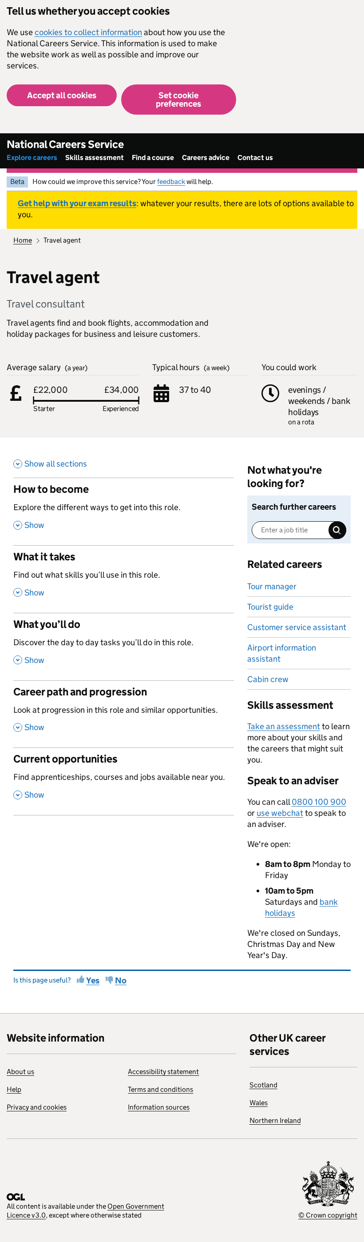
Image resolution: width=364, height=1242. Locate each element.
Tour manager (272, 586)
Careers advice (205, 157)
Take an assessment (283, 726)
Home (22, 240)
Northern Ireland (275, 1120)
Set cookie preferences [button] (178, 99)
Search (337, 530)
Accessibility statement (163, 1071)
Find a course (153, 157)
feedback (171, 181)
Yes (92, 980)
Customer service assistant (296, 627)
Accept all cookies (61, 95)
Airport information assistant (281, 653)
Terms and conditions (160, 1089)
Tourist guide (270, 607)
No (121, 980)
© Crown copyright (327, 1215)
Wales (258, 1102)
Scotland (263, 1085)
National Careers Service (65, 144)
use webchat (280, 813)
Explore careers (32, 157)
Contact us (255, 157)
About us (20, 1071)
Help (14, 1089)
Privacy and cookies (37, 1107)
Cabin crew (268, 679)
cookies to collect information (88, 32)
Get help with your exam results (77, 203)
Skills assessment (94, 157)
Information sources (159, 1107)
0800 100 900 (319, 802)
